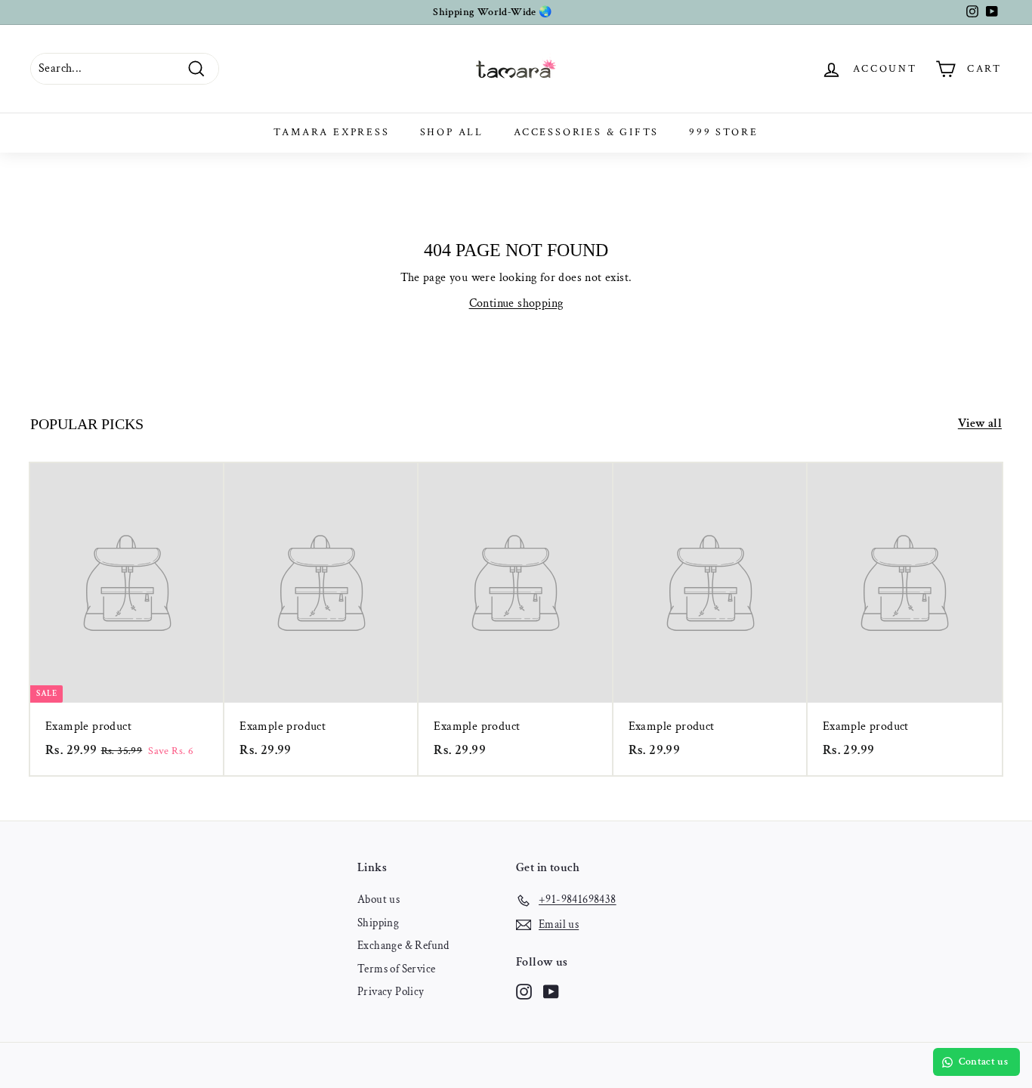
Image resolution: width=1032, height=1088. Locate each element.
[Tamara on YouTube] (551, 991)
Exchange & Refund (403, 945)
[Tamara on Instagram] (524, 991)
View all (980, 423)
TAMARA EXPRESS (331, 132)
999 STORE (723, 132)
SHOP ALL (452, 132)
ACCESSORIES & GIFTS (586, 132)
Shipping (378, 923)
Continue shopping (516, 303)
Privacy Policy (391, 991)
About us (378, 899)
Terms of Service (396, 969)
